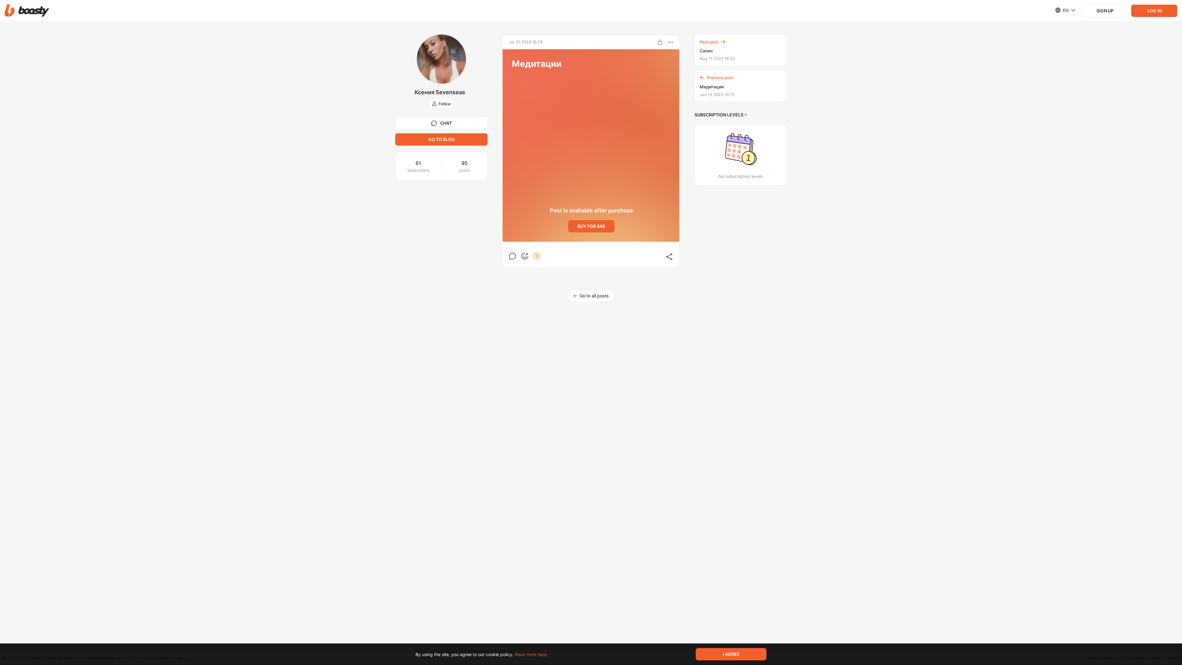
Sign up (1105, 10)
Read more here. (531, 654)
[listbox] (1062, 10)
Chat (446, 123)
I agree (731, 654)
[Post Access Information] (660, 42)
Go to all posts (594, 295)
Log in (1154, 10)
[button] (27, 10)
